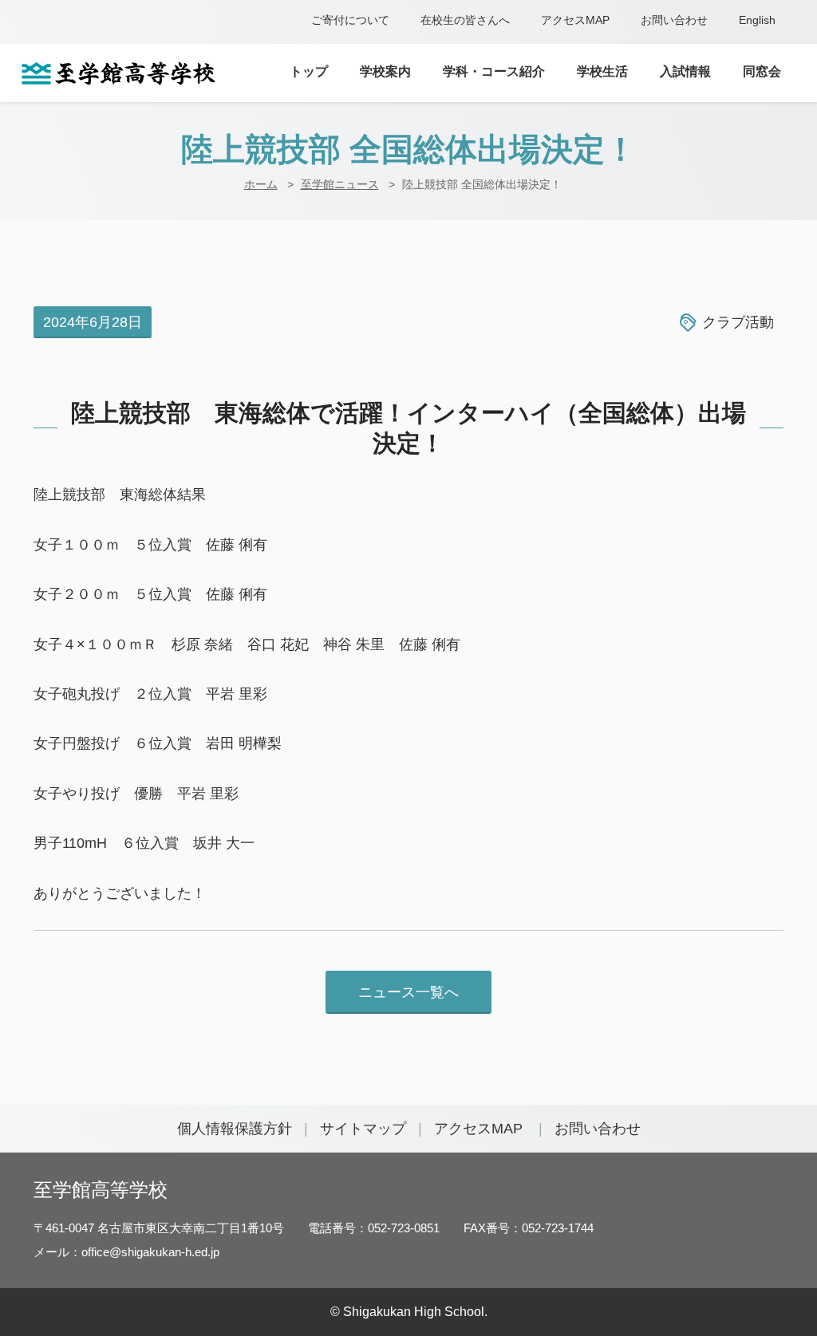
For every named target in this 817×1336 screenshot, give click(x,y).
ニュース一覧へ (408, 992)
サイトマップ (363, 1129)
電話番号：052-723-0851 (374, 1228)
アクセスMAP (575, 20)
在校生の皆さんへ (465, 20)
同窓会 (762, 71)
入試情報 (685, 71)
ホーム (261, 184)
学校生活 (602, 71)
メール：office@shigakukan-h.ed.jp (126, 1252)
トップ (309, 71)
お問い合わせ (674, 20)
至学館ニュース (340, 184)
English (757, 20)
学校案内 (385, 71)
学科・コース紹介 (494, 71)
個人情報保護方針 (234, 1129)
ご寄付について (350, 20)
